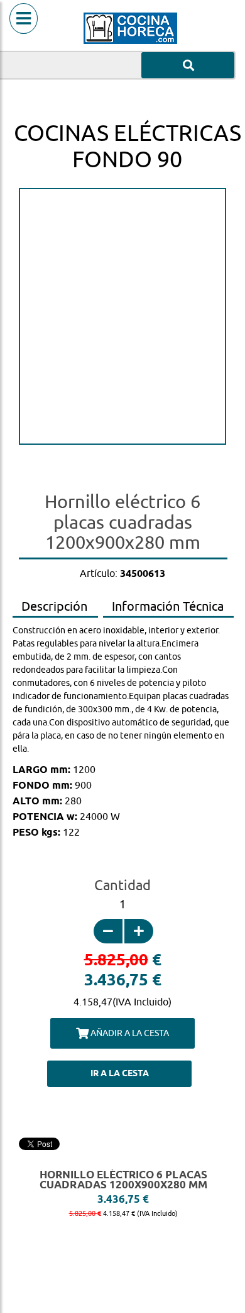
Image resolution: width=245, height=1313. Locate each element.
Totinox (122, 471)
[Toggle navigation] (23, 34)
